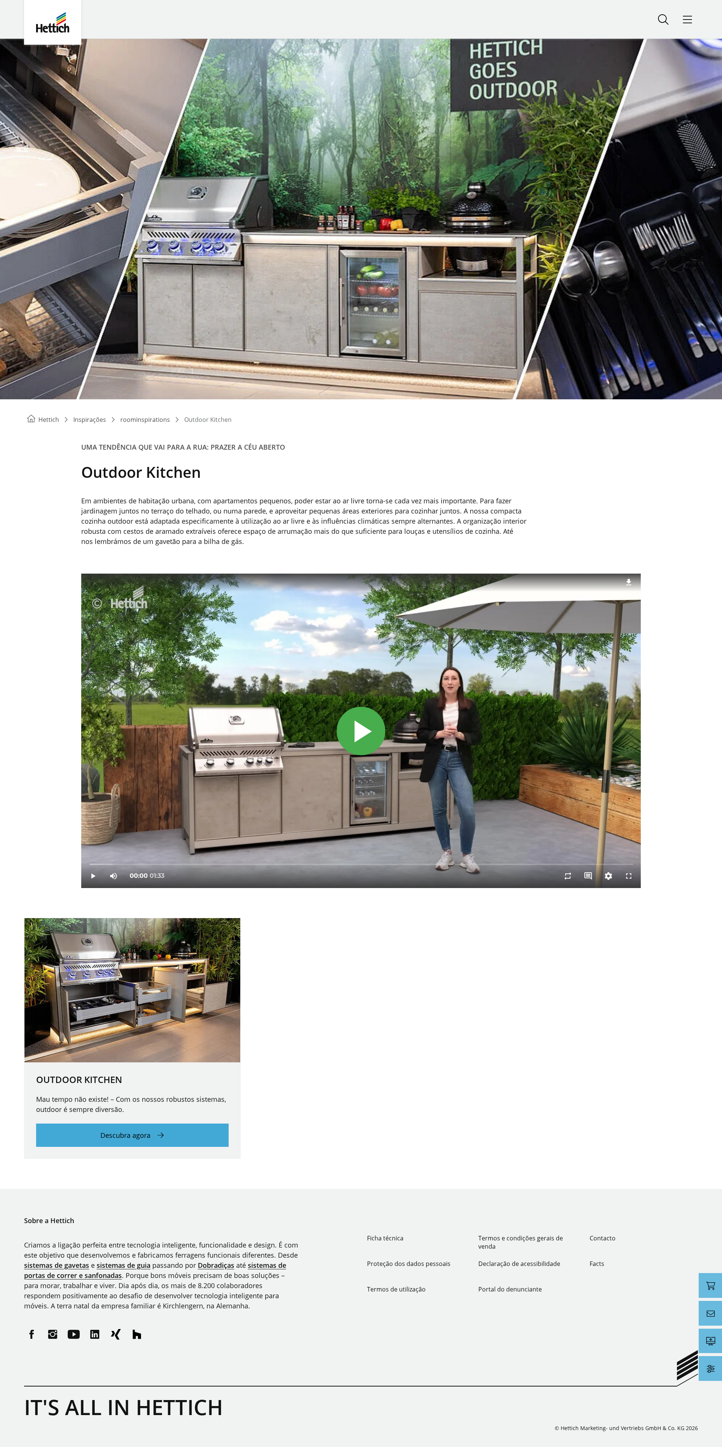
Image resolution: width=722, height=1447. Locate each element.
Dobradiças (216, 1265)
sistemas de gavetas (56, 1265)
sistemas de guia (123, 1265)
